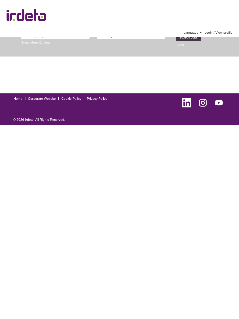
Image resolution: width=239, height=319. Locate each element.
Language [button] (191, 32)
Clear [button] (180, 45)
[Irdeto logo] (26, 15)
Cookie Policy (71, 98)
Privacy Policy (97, 98)
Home (18, 98)
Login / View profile (218, 32)
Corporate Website (42, 98)
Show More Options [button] (35, 42)
